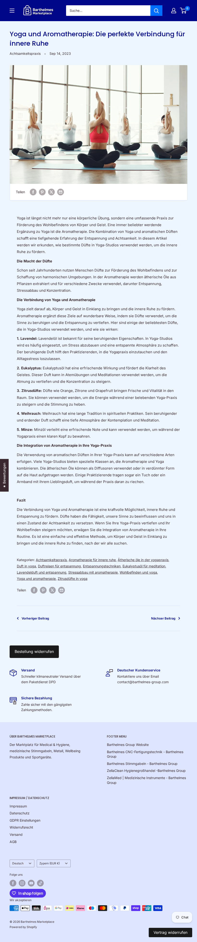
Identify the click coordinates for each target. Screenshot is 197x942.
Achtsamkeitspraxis (25, 53)
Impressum (18, 806)
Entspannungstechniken (102, 566)
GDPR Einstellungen (25, 820)
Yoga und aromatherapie (36, 578)
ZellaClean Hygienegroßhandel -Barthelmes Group (146, 770)
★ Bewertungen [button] (4, 475)
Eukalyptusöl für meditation (144, 566)
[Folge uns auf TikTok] (40, 883)
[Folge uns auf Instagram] (22, 883)
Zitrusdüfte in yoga (72, 578)
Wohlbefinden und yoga (138, 572)
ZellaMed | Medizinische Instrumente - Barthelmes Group (146, 780)
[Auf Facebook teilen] (33, 192)
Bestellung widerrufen (34, 651)
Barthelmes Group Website (128, 745)
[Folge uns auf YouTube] (31, 883)
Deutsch (18, 863)
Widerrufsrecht (21, 827)
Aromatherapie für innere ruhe (92, 560)
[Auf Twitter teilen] (51, 192)
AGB (13, 842)
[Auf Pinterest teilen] (42, 192)
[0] (183, 10)
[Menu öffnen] (12, 10)
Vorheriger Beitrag (35, 618)
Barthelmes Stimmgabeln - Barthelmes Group (142, 764)
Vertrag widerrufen (170, 932)
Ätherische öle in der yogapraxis (143, 560)
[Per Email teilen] (60, 192)
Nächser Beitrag (163, 618)
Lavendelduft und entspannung (41, 572)
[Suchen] (156, 10)
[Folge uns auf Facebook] (13, 883)
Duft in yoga (26, 566)
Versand (16, 834)
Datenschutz (20, 813)
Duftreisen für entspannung (59, 566)
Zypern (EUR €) (49, 863)
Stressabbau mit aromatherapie (93, 572)
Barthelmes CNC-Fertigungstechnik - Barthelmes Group (145, 754)
